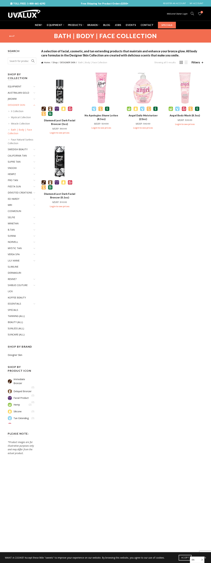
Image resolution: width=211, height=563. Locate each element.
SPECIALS (166, 25)
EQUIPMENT (54, 24)
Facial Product (21, 397)
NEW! (38, 24)
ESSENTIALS (14, 303)
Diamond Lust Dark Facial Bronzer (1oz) (59, 122)
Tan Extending (21, 418)
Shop (55, 62)
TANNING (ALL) (16, 316)
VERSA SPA (14, 254)
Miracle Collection (20, 123)
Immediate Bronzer (19, 381)
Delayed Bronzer (22, 391)
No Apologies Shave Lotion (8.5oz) (101, 117)
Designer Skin (15, 355)
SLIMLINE (13, 266)
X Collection (17, 111)
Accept (185, 557)
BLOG (106, 24)
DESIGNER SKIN (67, 62)
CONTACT (147, 24)
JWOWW (12, 98)
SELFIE (11, 217)
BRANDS (92, 24)
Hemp (17, 404)
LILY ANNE (13, 260)
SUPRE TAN (14, 161)
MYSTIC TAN (15, 248)
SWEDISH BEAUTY (18, 149)
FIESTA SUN (14, 186)
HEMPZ (12, 174)
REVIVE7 (12, 279)
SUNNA (12, 235)
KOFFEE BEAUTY (17, 297)
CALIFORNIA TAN (17, 155)
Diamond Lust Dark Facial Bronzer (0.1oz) (59, 195)
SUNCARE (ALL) (16, 334)
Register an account (174, 3)
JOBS (118, 24)
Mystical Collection (21, 117)
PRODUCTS (75, 24)
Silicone (18, 411)
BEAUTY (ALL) (15, 322)
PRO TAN (13, 180)
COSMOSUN (14, 211)
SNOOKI (12, 168)
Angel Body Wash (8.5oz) (185, 115)
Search (33, 61)
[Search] (192, 13)
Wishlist (201, 12)
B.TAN (11, 229)
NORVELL (13, 241)
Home (47, 62)
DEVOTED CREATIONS (20, 192)
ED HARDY (13, 198)
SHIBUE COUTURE (18, 285)
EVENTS (131, 24)
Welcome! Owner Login (177, 13)
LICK (10, 291)
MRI (10, 204)
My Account (196, 3)
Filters (196, 62)
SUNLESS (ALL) (16, 328)
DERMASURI (14, 272)
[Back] (12, 36)
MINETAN (13, 223)
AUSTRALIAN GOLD (18, 92)
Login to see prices (59, 132)
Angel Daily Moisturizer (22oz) (143, 117)
